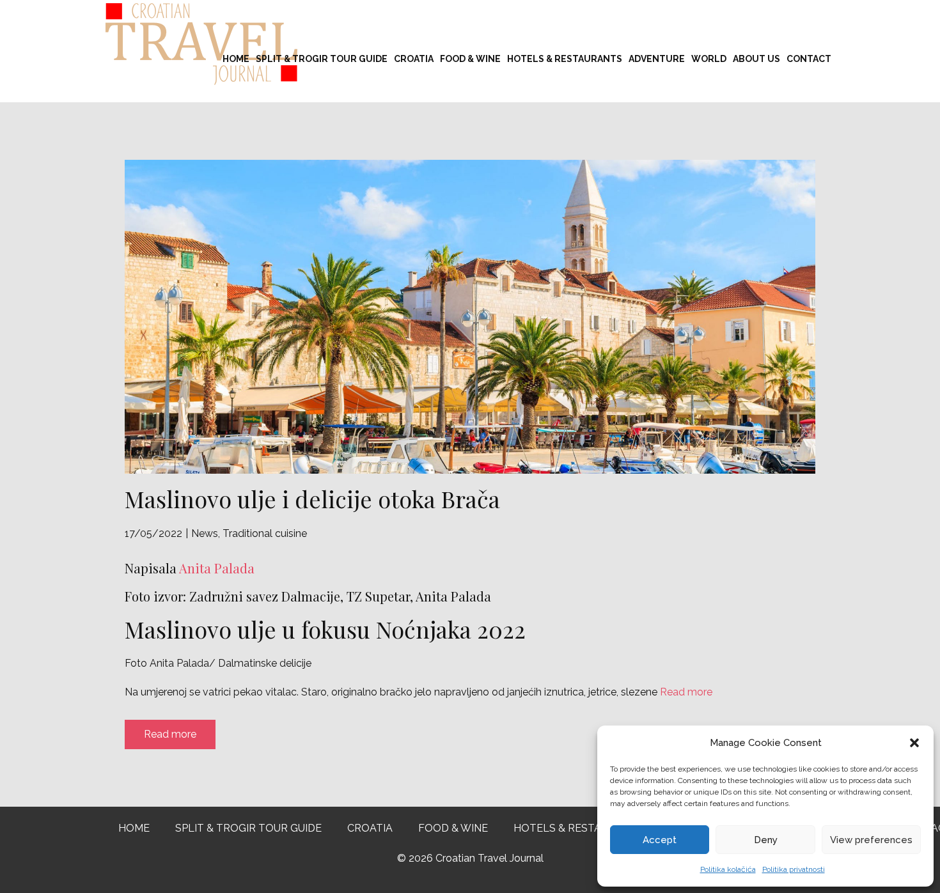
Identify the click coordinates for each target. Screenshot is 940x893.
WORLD (708, 59)
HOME (236, 59)
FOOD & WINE (470, 59)
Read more (686, 692)
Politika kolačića (728, 869)
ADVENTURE (657, 59)
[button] (914, 742)
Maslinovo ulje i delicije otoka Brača (312, 498)
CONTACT (809, 59)
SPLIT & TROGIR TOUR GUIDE (322, 59)
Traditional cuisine (265, 533)
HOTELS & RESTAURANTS (564, 59)
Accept (660, 840)
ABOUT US (756, 59)
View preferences (871, 840)
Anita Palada (215, 568)
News (204, 533)
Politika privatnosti (793, 869)
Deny (766, 840)
